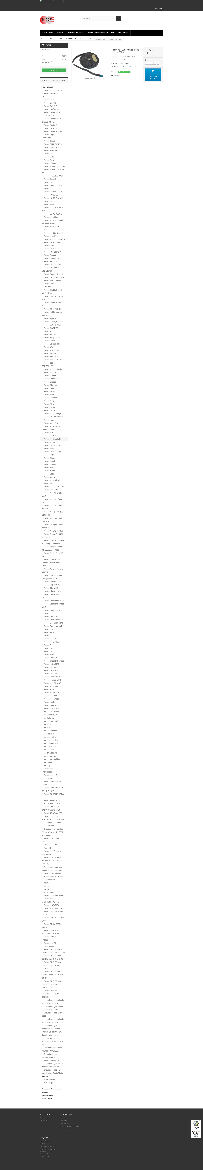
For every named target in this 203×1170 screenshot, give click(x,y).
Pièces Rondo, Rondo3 (53, 274)
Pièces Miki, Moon (51, 236)
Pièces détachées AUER (53, 895)
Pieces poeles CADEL (52, 90)
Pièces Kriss (48, 201)
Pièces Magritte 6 (50, 217)
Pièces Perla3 (49, 246)
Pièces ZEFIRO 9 (50, 357)
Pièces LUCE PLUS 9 (52, 214)
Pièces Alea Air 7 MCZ (53, 531)
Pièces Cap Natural (51, 585)
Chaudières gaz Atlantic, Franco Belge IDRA (53, 1008)
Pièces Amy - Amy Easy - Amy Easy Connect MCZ (53, 542)
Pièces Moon (49, 442)
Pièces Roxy (48, 455)
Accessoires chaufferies (75, 33)
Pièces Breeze (49, 382)
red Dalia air (48, 718)
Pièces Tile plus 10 (51, 337)
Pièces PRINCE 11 (51, 261)
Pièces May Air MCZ (52, 683)
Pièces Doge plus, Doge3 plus (50, 136)
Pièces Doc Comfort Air (53, 623)
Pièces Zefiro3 (49, 353)
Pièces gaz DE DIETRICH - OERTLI (50, 900)
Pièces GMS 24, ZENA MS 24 (52, 913)
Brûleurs (60, 33)
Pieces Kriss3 (49, 204)
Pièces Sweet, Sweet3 (53, 322)
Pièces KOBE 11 (50, 195)
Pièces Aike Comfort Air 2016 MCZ (53, 507)
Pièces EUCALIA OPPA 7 (53, 795)
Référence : (114, 57)
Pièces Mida (48, 689)
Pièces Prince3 (49, 255)
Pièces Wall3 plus (51, 350)
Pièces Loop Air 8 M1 (52, 677)
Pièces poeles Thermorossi (49, 770)
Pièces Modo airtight (52, 439)
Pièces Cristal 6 (50, 125)
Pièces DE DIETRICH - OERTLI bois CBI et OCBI (53, 957)
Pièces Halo (48, 655)
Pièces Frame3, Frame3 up (53, 171)
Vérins (46, 886)
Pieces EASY (49, 391)
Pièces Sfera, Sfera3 (52, 280)
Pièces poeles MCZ (51, 490)
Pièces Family (49, 160)
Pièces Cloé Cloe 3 (51, 109)
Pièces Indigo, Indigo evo (54, 414)
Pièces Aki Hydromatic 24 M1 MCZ (52, 526)
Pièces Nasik (49, 702)
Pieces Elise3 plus (51, 147)
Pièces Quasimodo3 (52, 265)
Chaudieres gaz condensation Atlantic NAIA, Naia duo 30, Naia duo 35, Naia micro (52, 1030)
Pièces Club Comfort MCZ (51, 596)
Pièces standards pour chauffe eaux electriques (52, 868)
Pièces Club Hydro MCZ (53, 601)
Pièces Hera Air (50, 658)
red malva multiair (51, 740)
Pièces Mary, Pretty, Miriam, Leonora (51, 428)
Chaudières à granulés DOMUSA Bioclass (52, 824)
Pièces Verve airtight (52, 480)
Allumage (47, 883)
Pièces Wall (48, 347)
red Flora (47, 727)
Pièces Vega (48, 474)
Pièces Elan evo (50, 398)
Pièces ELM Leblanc (52, 1060)
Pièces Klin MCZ (50, 667)
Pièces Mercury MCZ (52, 686)
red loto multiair (50, 737)
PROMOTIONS (47, 1098)
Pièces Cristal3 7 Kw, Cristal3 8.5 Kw (52, 120)
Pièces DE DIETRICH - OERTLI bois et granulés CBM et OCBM (52, 984)
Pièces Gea (48, 648)
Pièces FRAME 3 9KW (53, 176)
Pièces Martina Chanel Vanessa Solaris (52, 221)
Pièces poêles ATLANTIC (54, 487)
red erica (47, 724)
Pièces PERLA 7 (50, 249)
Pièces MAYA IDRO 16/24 (51, 228)
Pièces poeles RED (51, 708)
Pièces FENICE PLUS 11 (54, 166)
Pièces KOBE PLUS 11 (53, 198)
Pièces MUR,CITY (51, 905)
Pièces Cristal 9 (50, 128)
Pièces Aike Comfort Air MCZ (53, 500)
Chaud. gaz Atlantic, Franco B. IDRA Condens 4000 (52, 1041)
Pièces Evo (48, 154)
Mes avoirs (64, 1120)
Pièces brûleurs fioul (52, 873)
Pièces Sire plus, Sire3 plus (52, 298)
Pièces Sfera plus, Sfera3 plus (50, 285)
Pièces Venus (49, 341)
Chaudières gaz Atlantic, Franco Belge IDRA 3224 (53, 1020)
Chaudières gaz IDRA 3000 (52, 1014)
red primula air (49, 756)
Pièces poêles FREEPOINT (49, 364)
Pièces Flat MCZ (50, 639)
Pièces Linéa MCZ (51, 674)
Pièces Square (49, 464)
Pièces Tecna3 (49, 334)
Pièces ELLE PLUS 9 (52, 144)
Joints (46, 889)
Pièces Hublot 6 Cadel (52, 185)
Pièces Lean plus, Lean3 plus (53, 209)
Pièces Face (48, 632)
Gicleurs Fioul (49, 892)
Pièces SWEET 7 (50, 328)
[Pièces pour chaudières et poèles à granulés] (101, 3)
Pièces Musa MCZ (51, 699)
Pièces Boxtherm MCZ (53, 582)
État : (112, 60)
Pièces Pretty (49, 448)
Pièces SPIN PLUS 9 (52, 309)
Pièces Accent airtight (52, 369)
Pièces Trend (49, 471)
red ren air (47, 762)
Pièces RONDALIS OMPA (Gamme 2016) (51, 802)
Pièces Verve (49, 477)
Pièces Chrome (50, 385)
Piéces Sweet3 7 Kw (52, 325)
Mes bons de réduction (68, 1129)
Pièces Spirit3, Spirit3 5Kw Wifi (52, 313)
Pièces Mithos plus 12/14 (54, 239)
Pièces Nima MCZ (51, 705)
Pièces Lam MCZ (50, 670)
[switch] (196, 1135)
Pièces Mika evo (50, 436)
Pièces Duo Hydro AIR (53, 626)
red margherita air (51, 743)
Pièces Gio (48, 651)
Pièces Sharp (49, 458)
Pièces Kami (48, 420)
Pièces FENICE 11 (51, 163)
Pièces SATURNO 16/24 (53, 277)
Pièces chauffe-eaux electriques (51, 852)
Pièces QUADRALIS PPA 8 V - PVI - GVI (53, 789)
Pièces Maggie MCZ (52, 680)
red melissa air (49, 746)
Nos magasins (44, 1118)
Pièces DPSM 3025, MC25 (51, 925)
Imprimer (117, 75)
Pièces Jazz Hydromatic (53, 661)
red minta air (48, 750)
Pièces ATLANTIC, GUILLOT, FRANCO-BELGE (50, 994)
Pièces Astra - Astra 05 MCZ (52, 554)
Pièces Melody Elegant (53, 233)
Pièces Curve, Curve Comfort (51, 611)
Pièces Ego (48, 629)
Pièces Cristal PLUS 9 (52, 131)
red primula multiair (51, 759)
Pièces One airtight (51, 445)
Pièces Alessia (49, 372)
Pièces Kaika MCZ (51, 664)
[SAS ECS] (59, 19)
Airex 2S (47, 848)
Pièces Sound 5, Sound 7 (53, 304)
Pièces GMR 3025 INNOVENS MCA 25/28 (52, 932)
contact (151, 12)
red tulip (46, 766)
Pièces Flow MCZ (51, 642)
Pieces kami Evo (50, 423)
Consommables (123, 33)
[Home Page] (41, 39)
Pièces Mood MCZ (51, 696)
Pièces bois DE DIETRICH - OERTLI (50, 944)
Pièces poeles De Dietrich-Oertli (50, 776)
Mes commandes (66, 1118)
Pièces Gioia (48, 404)
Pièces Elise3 (49, 141)
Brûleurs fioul (49, 1079)
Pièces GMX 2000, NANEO (51, 938)
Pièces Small (49, 461)
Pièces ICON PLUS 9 (52, 192)
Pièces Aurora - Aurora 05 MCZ (52, 570)
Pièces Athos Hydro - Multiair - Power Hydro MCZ (51, 562)
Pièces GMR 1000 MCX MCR (53, 919)
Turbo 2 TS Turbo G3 (52, 845)
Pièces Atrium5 (49, 376)
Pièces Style (48, 467)
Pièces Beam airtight (52, 379)
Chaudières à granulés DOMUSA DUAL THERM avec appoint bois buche (52, 832)
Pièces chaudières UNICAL (50, 840)
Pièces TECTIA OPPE (52, 813)
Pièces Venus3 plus (51, 344)
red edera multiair (50, 721)
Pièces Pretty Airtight (52, 452)
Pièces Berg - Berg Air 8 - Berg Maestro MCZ (53, 577)
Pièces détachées (47, 33)
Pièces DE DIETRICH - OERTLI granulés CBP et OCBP (52, 975)
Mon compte (66, 1114)
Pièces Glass (49, 407)
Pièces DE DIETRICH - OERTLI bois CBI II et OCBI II (52, 965)
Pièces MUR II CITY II (52, 908)
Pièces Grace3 (49, 179)
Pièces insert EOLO (51, 150)
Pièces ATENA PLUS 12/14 (51, 95)
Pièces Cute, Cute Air (52, 616)
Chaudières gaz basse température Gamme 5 (52, 1065)
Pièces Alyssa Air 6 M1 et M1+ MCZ (53, 535)
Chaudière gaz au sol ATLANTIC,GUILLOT (52, 1049)
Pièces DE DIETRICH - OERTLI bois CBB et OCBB (53, 951)
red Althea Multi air (51, 712)
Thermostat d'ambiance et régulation (101, 33)
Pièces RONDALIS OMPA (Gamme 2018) (51, 808)
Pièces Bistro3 (49, 103)
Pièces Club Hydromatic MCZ (53, 605)
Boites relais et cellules (53, 876)
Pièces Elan (48, 395)
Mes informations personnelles (70, 1126)
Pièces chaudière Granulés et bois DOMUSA (53, 818)
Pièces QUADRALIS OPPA (51, 783)
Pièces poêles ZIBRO (52, 360)
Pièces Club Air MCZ (52, 591)
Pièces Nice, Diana (51, 242)
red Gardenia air (50, 731)
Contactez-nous (44, 1120)
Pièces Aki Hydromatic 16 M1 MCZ (52, 519)
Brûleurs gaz (48, 1083)
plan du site (158, 12)
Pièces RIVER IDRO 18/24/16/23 (51, 269)
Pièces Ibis (48, 188)
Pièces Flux (48, 645)
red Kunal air (48, 734)
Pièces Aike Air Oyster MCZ (52, 494)
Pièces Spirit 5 (49, 318)
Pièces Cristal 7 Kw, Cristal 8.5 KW (51, 114)
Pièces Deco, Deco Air (53, 620)
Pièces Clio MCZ (50, 588)
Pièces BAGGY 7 (50, 100)
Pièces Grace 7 (50, 182)
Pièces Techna (49, 331)
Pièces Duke (48, 388)
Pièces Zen (48, 483)
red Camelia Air (50, 715)
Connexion (158, 9)
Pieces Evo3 (48, 157)
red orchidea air (50, 753)
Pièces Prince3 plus (51, 258)
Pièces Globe (49, 410)
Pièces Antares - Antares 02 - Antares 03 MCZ (53, 548)
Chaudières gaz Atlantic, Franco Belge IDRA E (53, 1001)
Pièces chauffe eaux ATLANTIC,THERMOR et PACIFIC (52, 860)
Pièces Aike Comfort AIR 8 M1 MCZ (53, 513)
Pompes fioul (49, 880)
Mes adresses (65, 1123)
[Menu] (199, 1121)
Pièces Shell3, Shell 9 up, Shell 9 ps (52, 291)
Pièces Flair (48, 636)
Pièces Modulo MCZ (52, 693)
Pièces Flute (48, 401)
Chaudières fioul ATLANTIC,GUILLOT (50, 1055)
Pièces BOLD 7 (50, 106)
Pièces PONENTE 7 (52, 252)
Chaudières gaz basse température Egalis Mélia (52, 1071)
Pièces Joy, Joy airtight (53, 417)
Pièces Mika (48, 433)
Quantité (147, 60)
